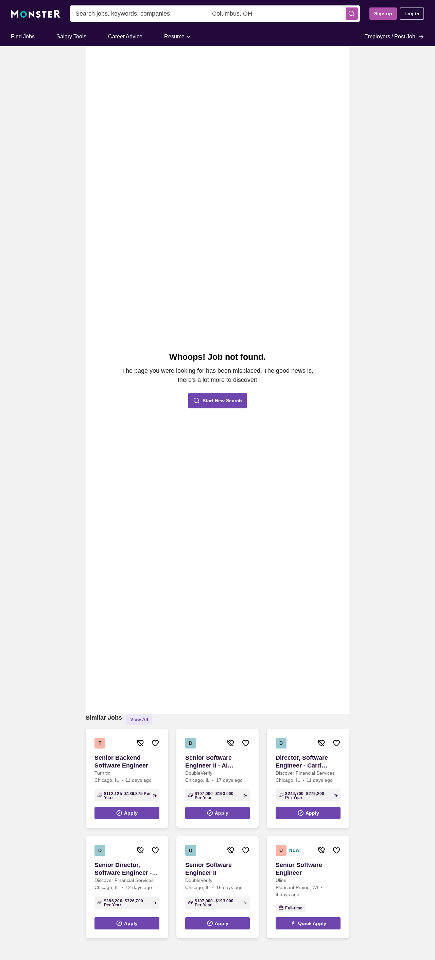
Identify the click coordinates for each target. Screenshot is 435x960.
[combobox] (138, 13)
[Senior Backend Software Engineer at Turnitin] (127, 778)
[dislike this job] (140, 743)
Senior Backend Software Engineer (121, 761)
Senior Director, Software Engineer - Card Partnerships (123, 869)
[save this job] (155, 743)
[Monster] (35, 14)
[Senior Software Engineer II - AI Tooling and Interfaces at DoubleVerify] (217, 778)
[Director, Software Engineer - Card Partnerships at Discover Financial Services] (308, 778)
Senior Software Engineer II (208, 869)
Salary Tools (71, 36)
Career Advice (125, 36)
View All (139, 719)
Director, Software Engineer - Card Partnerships (302, 762)
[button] (352, 13)
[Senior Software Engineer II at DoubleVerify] (217, 887)
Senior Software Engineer (299, 869)
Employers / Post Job (389, 36)
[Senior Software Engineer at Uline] (308, 887)
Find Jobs (23, 36)
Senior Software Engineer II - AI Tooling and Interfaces (208, 762)
